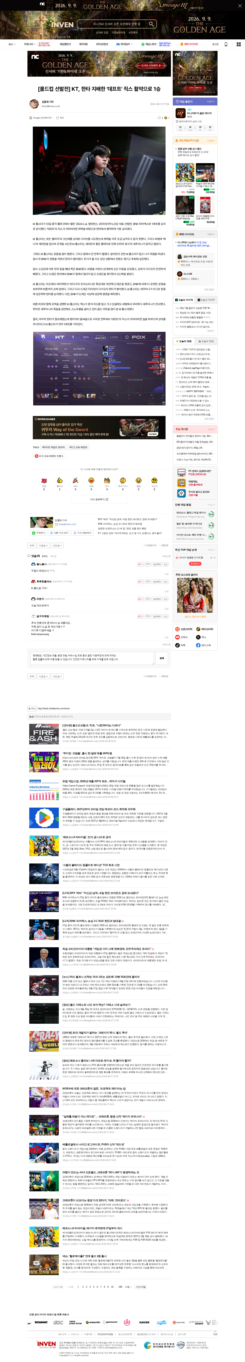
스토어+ (211, 140)
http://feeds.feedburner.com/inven (54, 708)
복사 (61, 118)
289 (120, 1287)
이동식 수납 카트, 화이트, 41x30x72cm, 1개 (195, 459)
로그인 (215, 44)
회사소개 (62, 1334)
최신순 (53, 556)
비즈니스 (75, 1334)
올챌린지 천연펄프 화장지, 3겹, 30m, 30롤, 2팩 (195, 436)
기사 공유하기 (97, 499)
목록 (31, 545)
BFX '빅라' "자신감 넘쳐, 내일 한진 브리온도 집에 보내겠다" (127, 519)
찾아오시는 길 (167, 1334)
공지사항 (182, 1334)
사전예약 (133, 32)
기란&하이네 (118, 32)
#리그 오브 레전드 (78, 447)
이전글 (56, 545)
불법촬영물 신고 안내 (146, 1334)
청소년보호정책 (125, 1334)
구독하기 (40, 532)
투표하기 (195, 563)
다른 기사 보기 (61, 532)
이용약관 (88, 1334)
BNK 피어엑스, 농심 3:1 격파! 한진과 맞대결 (120, 524)
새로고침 (166, 556)
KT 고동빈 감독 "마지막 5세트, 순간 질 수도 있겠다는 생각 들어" (130, 533)
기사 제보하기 (84, 532)
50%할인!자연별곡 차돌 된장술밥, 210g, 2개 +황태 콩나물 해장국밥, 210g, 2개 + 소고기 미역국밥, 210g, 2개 (195, 442)
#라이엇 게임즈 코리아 (53, 447)
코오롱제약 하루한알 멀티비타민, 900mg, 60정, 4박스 (195, 453)
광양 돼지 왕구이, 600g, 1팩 (189, 447)
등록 (162, 658)
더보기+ (211, 101)
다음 (127, 1287)
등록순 (45, 556)
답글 (166, 574)
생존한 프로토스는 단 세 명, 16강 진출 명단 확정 (122, 528)
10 (112, 1287)
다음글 (42, 545)
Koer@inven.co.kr (51, 106)
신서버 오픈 (102, 32)
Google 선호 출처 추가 (42, 118)
